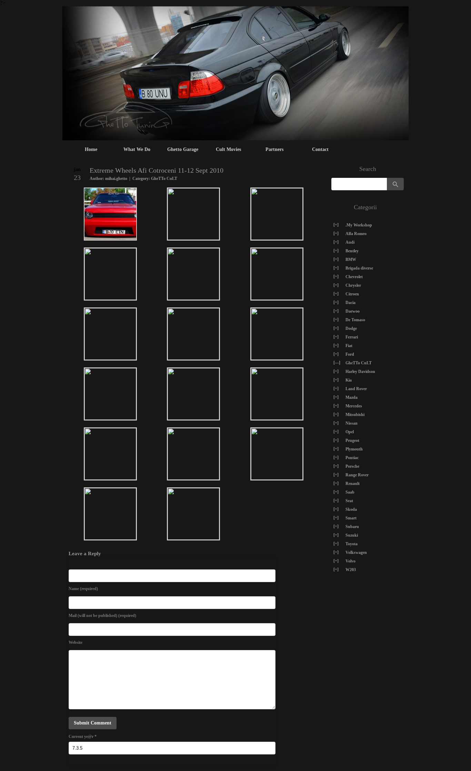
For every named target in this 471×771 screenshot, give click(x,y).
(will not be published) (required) (102, 615)
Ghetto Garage (182, 149)
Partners (274, 149)
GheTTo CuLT (164, 178)
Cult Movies (228, 149)
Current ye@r (83, 736)
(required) (83, 588)
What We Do (136, 149)
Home (91, 149)
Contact (320, 149)
